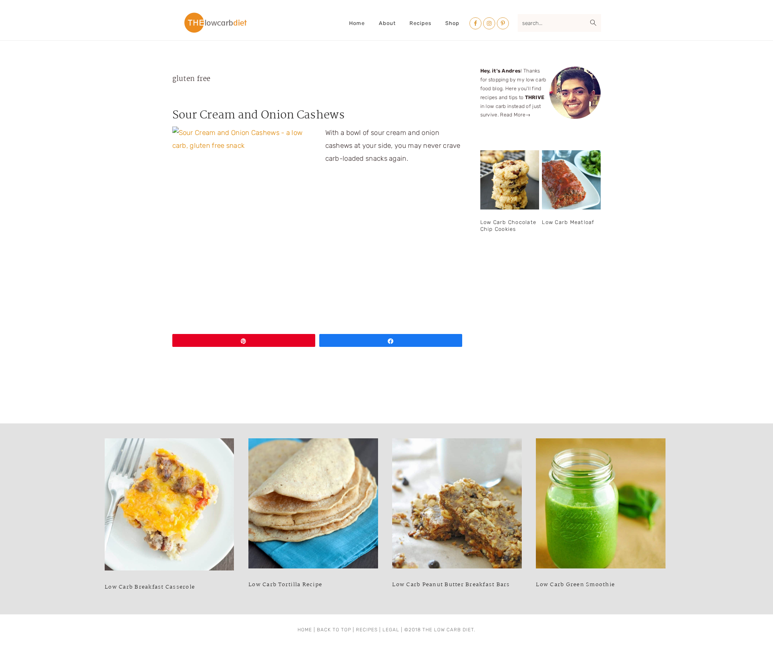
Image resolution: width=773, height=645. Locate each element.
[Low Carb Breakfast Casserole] (169, 506)
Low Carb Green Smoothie (575, 584)
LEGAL (390, 630)
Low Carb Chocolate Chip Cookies (508, 225)
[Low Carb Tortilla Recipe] (313, 505)
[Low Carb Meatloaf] (571, 179)
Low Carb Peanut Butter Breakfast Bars (451, 584)
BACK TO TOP (334, 630)
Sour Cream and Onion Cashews (258, 115)
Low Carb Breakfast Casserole (150, 587)
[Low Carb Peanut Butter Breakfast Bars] (456, 505)
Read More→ (515, 115)
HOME (305, 630)
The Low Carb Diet (215, 22)
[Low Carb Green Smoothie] (600, 505)
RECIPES (367, 630)
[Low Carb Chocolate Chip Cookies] (509, 179)
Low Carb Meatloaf (568, 222)
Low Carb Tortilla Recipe (285, 584)
